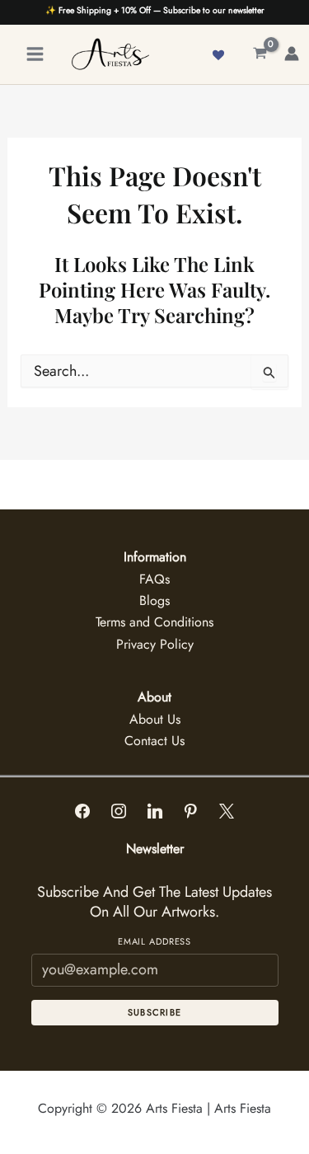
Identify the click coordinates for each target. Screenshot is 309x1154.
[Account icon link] (291, 53)
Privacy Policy (155, 644)
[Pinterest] (190, 812)
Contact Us (154, 740)
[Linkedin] (155, 812)
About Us (154, 719)
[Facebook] (83, 812)
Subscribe (155, 1012)
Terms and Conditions (154, 621)
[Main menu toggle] (35, 54)
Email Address (154, 941)
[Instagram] (119, 812)
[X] (226, 812)
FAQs (154, 579)
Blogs (154, 600)
